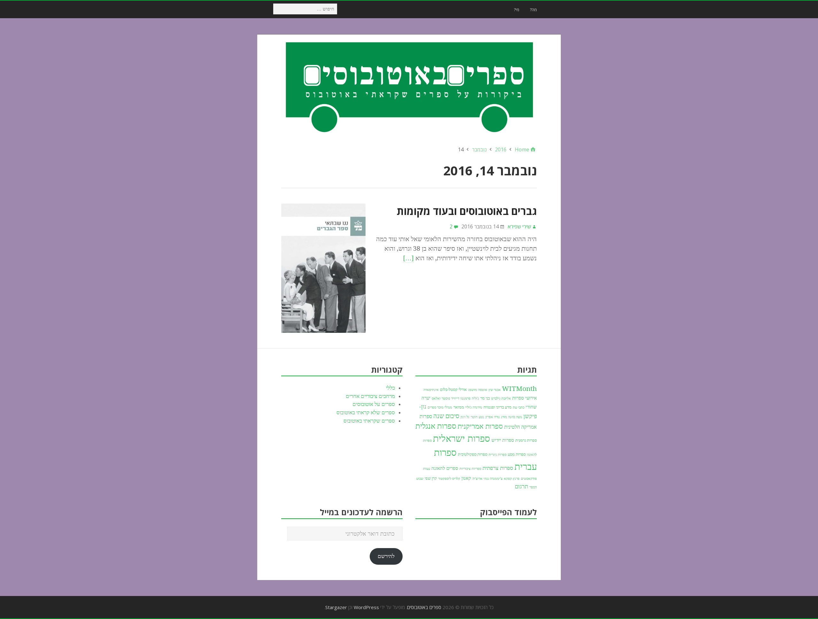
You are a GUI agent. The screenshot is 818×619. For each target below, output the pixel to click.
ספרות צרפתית (497, 468)
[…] (408, 258)
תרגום (521, 486)
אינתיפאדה (431, 390)
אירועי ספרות (524, 398)
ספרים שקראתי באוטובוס (369, 420)
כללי (390, 388)
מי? (516, 9)
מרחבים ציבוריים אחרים (370, 396)
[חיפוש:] (304, 8)
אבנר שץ (495, 390)
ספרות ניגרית (497, 455)
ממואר (458, 407)
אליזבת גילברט (501, 398)
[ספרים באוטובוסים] (409, 86)
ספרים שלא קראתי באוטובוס (365, 412)
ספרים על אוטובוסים (373, 404)
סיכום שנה (446, 416)
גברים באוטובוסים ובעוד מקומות (467, 211)
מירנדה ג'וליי (473, 407)
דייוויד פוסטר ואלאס (445, 398)
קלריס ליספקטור (449, 479)
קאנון (466, 478)
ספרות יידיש (502, 440)
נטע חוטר (477, 417)
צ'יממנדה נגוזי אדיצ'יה (487, 479)
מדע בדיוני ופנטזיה (497, 407)
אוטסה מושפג (477, 390)
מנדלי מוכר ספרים (440, 407)
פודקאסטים (529, 479)
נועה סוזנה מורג (511, 417)
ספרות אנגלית (435, 426)
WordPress (366, 607)
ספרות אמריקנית (480, 426)
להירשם (386, 556)
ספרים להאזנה (444, 468)
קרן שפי (431, 478)
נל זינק (464, 417)
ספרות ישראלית (461, 438)
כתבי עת (518, 407)
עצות (426, 469)
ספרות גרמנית (526, 440)
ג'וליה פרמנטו (469, 398)
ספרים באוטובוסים (424, 607)
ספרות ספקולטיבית (472, 454)
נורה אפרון (492, 417)
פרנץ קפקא (512, 479)
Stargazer (336, 607)
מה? (533, 9)
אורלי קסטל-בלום (453, 389)
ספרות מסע (517, 454)
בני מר (485, 398)
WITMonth (519, 389)
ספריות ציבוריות (470, 469)
